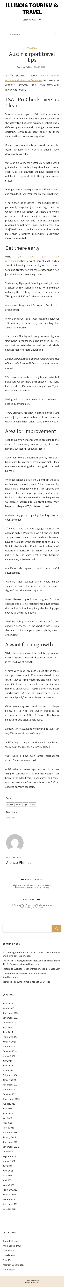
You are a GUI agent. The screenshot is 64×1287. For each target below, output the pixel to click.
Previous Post (32, 883)
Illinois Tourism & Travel (32, 9)
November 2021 (11, 1204)
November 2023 (11, 1089)
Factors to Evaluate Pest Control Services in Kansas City (31, 968)
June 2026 (8, 1003)
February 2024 (10, 1075)
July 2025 (7, 1027)
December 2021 (11, 1199)
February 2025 (10, 1036)
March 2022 (8, 1185)
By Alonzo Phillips (24, 67)
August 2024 (9, 1056)
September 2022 (11, 1156)
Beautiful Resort (11, 1240)
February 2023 (10, 1132)
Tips (25, 804)
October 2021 (10, 1208)
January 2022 (9, 1194)
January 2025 (9, 1041)
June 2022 (8, 1170)
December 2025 (11, 1013)
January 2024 (9, 1079)
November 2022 (11, 1146)
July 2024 (7, 1060)
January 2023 (9, 1137)
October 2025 (10, 1022)
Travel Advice (9, 1250)
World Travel (9, 1269)
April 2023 (7, 1122)
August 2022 (9, 1161)
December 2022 (11, 1142)
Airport (10, 804)
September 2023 (11, 1099)
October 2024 (10, 1051)
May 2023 (7, 1118)
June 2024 (8, 1065)
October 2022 (10, 1151)
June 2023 (8, 1113)
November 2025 (11, 1017)
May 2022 (7, 1175)
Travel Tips (32, 48)
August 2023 (9, 1103)
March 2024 (8, 1070)
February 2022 (10, 1189)
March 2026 (8, 1008)
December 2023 (11, 1084)
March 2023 (8, 1127)
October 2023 (10, 1094)
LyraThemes (35, 1283)
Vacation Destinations (14, 1264)
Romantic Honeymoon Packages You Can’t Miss (26, 981)
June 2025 (8, 1032)
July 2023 (7, 1108)
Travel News (9, 1255)
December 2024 (11, 1046)
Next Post (32, 903)
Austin (18, 804)
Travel (32, 804)
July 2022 (7, 1165)
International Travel (12, 1245)
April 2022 (7, 1180)
